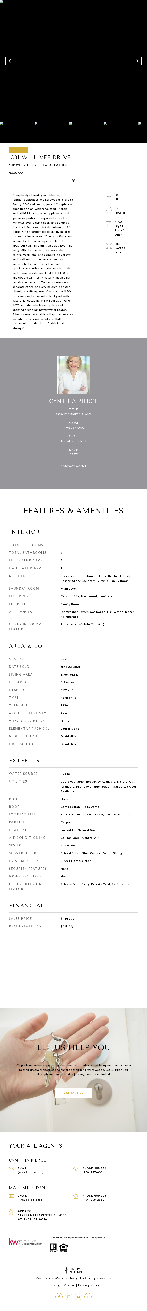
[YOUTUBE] (78, 1296)
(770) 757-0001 (74, 427)
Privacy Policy (89, 1285)
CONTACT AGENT (74, 466)
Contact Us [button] (73, 1092)
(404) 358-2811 (93, 1199)
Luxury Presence (98, 1278)
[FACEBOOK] (59, 1296)
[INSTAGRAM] (68, 1296)
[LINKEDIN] (88, 1296)
